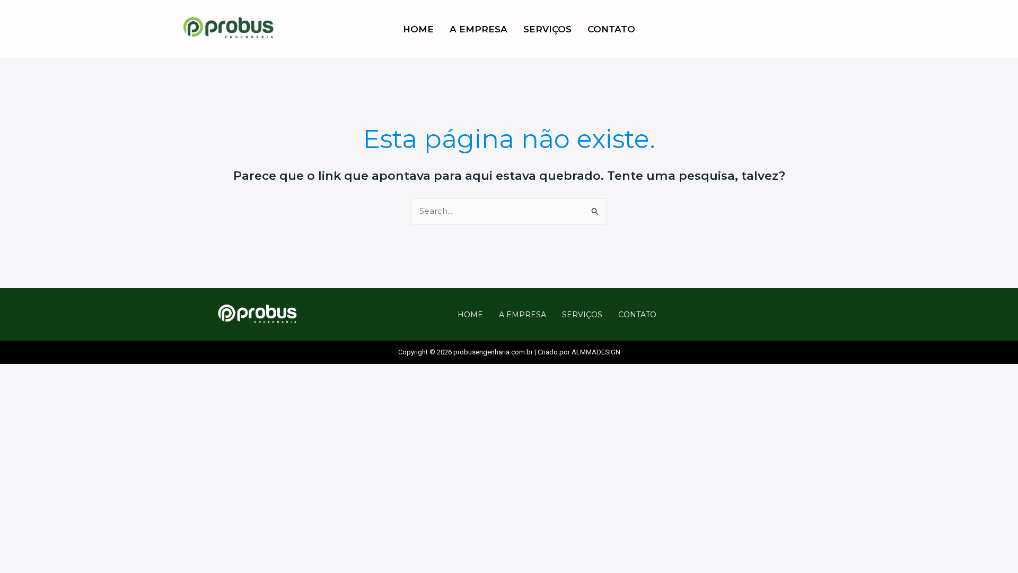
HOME (418, 29)
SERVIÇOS (547, 29)
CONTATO (611, 29)
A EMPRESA (478, 29)
